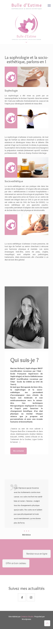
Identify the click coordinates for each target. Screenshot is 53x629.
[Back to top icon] (47, 623)
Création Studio (27, 617)
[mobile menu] (49, 5)
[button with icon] (22, 597)
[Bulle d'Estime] (26, 6)
